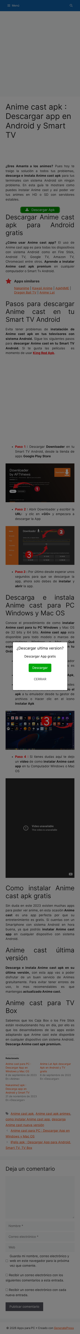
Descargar (40, 668)
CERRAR (40, 679)
